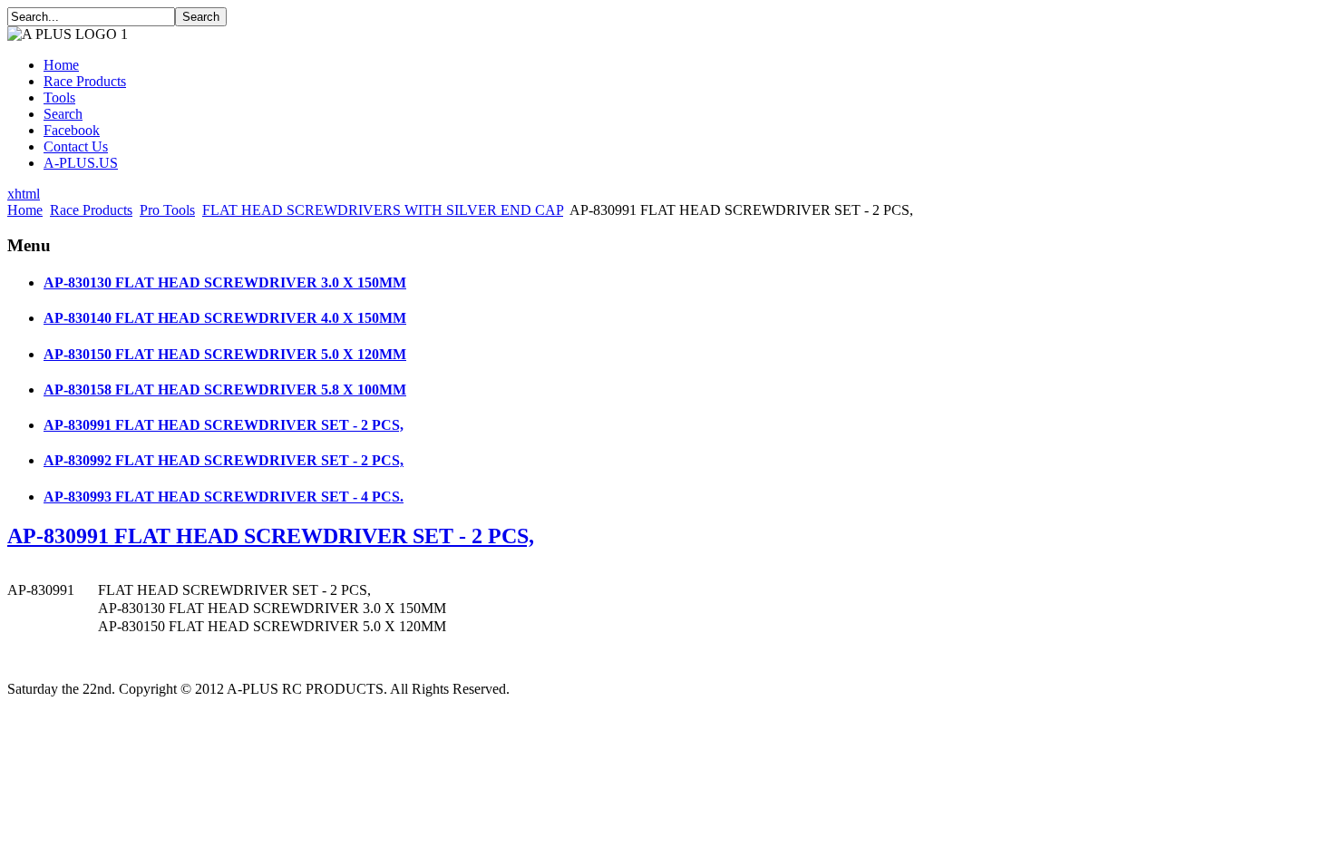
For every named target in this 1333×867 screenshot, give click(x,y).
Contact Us (76, 146)
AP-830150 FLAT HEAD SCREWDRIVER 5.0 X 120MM (225, 354)
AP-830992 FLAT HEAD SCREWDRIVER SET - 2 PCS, (224, 460)
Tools (59, 97)
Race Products (85, 81)
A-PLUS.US (81, 162)
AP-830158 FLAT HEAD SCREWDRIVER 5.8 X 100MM (225, 389)
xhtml (23, 193)
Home (61, 65)
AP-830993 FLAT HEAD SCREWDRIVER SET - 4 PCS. (224, 496)
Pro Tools (167, 210)
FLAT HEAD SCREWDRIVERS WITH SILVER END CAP (382, 210)
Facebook (72, 130)
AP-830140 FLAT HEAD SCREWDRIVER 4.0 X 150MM (225, 318)
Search (63, 114)
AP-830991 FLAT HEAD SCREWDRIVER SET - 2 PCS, (224, 425)
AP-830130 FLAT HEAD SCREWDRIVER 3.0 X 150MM (225, 282)
